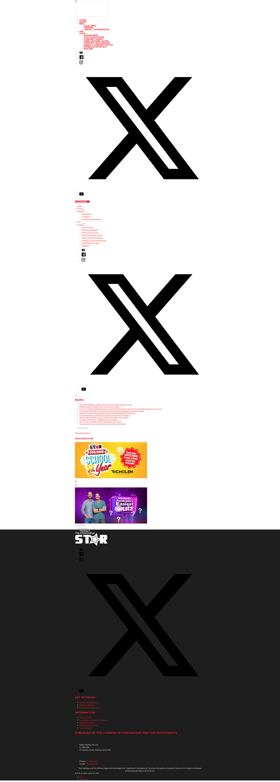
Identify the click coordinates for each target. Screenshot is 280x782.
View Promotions (84, 438)
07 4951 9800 (92, 761)
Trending (88, 27)
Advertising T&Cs (86, 723)
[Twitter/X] (142, 190)
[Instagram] (81, 64)
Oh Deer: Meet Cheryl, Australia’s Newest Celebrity (98, 420)
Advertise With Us (87, 705)
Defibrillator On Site (95, 47)
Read (81, 24)
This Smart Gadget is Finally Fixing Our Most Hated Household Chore (105, 405)
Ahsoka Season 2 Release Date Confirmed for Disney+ (100, 407)
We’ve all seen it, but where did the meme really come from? (102, 424)
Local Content (85, 728)
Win (81, 31)
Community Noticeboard (97, 43)
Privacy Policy (85, 718)
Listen (82, 20)
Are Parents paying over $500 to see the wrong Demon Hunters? (104, 415)
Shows (83, 22)
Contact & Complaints (88, 702)
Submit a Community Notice (98, 45)
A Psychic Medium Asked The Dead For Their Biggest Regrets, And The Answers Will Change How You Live (120, 409)
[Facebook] (81, 59)
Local (82, 33)
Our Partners (91, 35)
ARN (81, 777)
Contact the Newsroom (96, 29)
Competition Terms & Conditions (93, 720)
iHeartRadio (83, 779)
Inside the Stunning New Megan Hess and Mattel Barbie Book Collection (107, 413)
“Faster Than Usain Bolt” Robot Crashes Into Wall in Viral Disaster (103, 417)
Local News (90, 26)
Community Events (93, 39)
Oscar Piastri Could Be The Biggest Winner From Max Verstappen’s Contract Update (111, 411)
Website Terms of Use (88, 725)
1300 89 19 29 (92, 764)
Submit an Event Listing (96, 41)
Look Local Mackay (94, 37)
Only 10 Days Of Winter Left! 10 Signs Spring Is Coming (100, 422)
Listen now (81, 202)
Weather (88, 49)
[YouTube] (81, 196)
